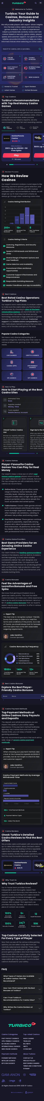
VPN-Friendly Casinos (10, 1041)
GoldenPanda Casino (18, 137)
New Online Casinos (9, 1049)
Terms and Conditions (32, 1066)
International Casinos (11, 1046)
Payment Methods (9, 1058)
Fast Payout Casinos (10, 1038)
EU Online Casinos (9, 1044)
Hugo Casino (28, 1038)
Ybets (25, 1046)
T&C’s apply (18, 159)
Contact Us (28, 1058)
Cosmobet (27, 1049)
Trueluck (27, 1041)
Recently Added (35, 127)
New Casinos (22, 127)
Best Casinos (9, 127)
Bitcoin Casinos (8, 1063)
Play (16, 155)
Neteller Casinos (8, 1061)
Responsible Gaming (31, 1063)
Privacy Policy (29, 1061)
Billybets (26, 1044)
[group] (16, 865)
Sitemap (26, 1069)
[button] (7, 164)
